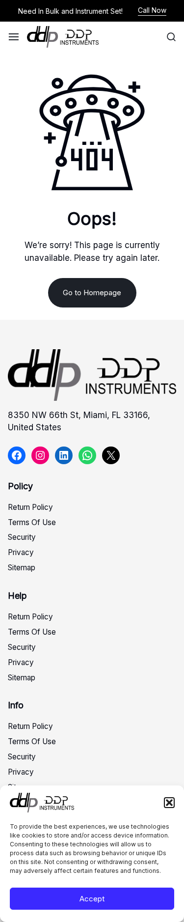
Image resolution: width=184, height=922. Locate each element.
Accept (92, 898)
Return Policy (30, 507)
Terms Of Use (32, 522)
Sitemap (21, 567)
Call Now (152, 10)
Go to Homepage (92, 292)
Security (22, 537)
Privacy (21, 552)
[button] (169, 803)
